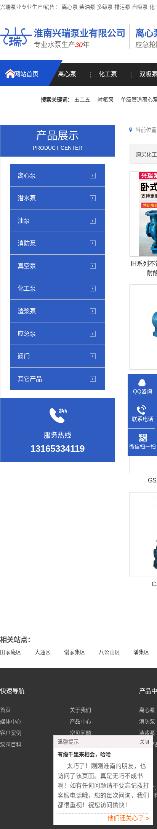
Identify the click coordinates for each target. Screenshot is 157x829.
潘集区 (141, 652)
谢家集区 (74, 652)
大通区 (43, 652)
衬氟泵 (106, 99)
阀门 (24, 356)
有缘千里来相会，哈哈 (84, 754)
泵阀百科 (10, 744)
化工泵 (108, 74)
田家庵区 (10, 652)
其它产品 (30, 378)
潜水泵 (27, 198)
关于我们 (80, 710)
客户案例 (10, 733)
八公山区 (109, 652)
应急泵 (27, 333)
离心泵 (67, 74)
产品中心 (80, 721)
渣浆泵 (27, 310)
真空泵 (27, 265)
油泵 (24, 220)
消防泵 (27, 243)
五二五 (82, 99)
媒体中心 (10, 721)
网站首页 (26, 74)
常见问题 (80, 733)
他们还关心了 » (128, 818)
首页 (5, 710)
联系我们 (20, 99)
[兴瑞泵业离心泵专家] (16, 48)
